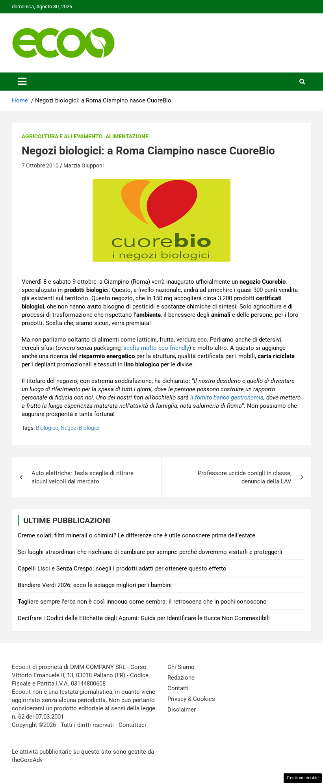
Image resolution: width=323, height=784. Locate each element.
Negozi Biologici (80, 428)
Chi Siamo (181, 667)
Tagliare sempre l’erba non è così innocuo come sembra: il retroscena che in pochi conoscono (142, 601)
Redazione (181, 677)
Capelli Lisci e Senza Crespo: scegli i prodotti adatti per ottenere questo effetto (122, 568)
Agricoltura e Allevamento (62, 136)
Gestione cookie (303, 777)
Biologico (47, 428)
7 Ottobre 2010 (40, 165)
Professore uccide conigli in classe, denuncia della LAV (244, 477)
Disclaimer (181, 709)
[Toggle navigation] (22, 81)
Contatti (178, 688)
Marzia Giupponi (83, 165)
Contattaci (132, 724)
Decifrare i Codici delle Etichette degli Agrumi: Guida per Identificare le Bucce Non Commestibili (144, 618)
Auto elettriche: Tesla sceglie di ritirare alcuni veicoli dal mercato (83, 477)
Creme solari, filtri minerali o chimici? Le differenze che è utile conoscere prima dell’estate (136, 535)
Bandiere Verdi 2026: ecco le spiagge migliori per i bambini (95, 585)
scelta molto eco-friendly (156, 347)
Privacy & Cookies (191, 698)
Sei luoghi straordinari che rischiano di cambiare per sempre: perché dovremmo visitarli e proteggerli (150, 551)
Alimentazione (127, 136)
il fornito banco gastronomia (227, 397)
